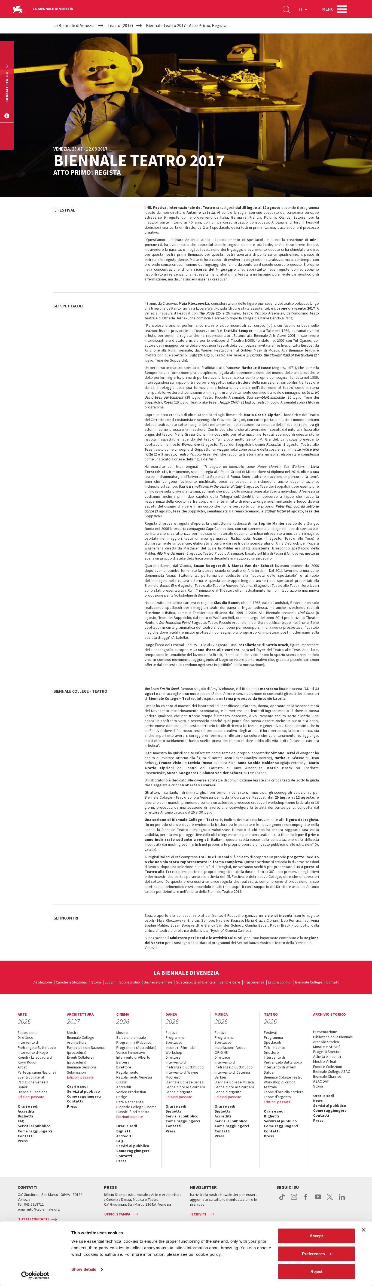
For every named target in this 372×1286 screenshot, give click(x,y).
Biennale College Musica (234, 1082)
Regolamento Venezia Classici (134, 1080)
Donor (23, 1087)
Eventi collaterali (31, 1077)
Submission (76, 1072)
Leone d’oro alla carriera (185, 1087)
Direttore (123, 1067)
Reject (316, 1271)
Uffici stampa (117, 1214)
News (318, 1100)
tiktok (282, 1200)
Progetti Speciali (326, 1051)
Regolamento (127, 1072)
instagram (294, 1200)
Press (23, 1140)
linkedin (341, 1200)
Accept (316, 1235)
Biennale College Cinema (136, 1106)
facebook (306, 1200)
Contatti (332, 982)
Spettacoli (174, 1042)
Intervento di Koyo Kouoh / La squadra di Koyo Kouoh (35, 1057)
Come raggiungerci (35, 1131)
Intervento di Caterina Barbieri (232, 1075)
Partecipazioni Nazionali (37, 1072)
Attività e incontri (327, 1056)
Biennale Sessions (32, 1091)
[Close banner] (363, 1230)
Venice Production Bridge (131, 1094)
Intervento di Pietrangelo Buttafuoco (37, 1045)
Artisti (23, 1067)
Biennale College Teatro (283, 1077)
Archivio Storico (326, 1041)
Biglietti (25, 1116)
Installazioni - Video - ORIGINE (231, 1050)
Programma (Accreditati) (136, 1047)
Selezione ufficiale (131, 1037)
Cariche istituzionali (71, 982)
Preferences (313, 1253)
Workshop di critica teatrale (279, 1084)
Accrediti (26, 1111)
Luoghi (110, 982)
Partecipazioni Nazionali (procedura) (86, 1050)
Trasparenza (254, 982)
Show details (83, 1269)
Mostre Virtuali (325, 1061)
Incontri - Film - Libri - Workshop (182, 1050)
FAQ (21, 1121)
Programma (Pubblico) (134, 1042)
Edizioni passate (31, 1096)
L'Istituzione (42, 982)
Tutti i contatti (33, 1219)
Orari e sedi (28, 1106)
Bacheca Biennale (158, 982)
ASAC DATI (321, 1081)
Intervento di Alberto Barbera (133, 1060)
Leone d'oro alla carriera (234, 1087)
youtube (318, 1200)
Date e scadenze (130, 1101)
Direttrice (25, 1037)
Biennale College (308, 982)
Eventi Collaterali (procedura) (80, 1060)
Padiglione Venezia (33, 1082)
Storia (96, 982)
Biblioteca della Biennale (333, 1036)
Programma (175, 1037)
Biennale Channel (327, 1076)
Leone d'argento (228, 1091)
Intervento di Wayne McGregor (182, 1075)
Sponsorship (129, 982)
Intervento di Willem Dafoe (280, 1069)
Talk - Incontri (274, 1047)
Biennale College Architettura (80, 1040)
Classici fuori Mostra (132, 1111)
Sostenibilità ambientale (196, 982)
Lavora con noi (279, 982)
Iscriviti (198, 1214)
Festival (172, 1032)
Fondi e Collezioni (327, 1066)
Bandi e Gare (229, 982)
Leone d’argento (179, 1091)
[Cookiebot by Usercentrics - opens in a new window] (35, 1275)
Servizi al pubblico (34, 1125)
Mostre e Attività (326, 1046)
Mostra (72, 1032)
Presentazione (325, 1031)
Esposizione (28, 1032)
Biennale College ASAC (331, 1071)
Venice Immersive (130, 1052)
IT (301, 9)
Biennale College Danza (184, 1082)
